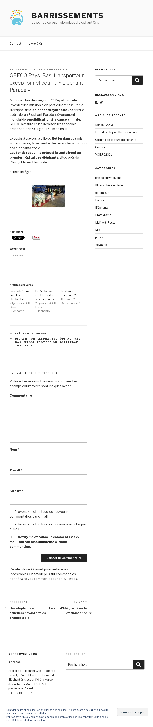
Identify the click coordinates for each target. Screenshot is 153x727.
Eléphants (24, 333)
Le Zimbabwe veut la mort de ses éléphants (45, 295)
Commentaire (21, 395)
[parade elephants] (48, 211)
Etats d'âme (103, 215)
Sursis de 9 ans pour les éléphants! (19, 295)
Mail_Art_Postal (105, 222)
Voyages (101, 244)
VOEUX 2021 (103, 154)
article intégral (21, 172)
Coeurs (100, 147)
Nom (14, 449)
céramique (102, 192)
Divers (99, 200)
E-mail (16, 470)
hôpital (65, 338)
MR (97, 229)
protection (47, 342)
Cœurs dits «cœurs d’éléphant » (116, 139)
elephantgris (55, 69)
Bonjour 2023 (104, 124)
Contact (15, 43)
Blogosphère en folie (109, 185)
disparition (25, 338)
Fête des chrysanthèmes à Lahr (116, 132)
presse (41, 333)
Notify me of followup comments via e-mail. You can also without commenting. (44, 542)
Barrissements (68, 15)
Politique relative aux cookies (29, 720)
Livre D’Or (35, 43)
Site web (16, 491)
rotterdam (69, 342)
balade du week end (108, 177)
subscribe (46, 542)
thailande (24, 345)
